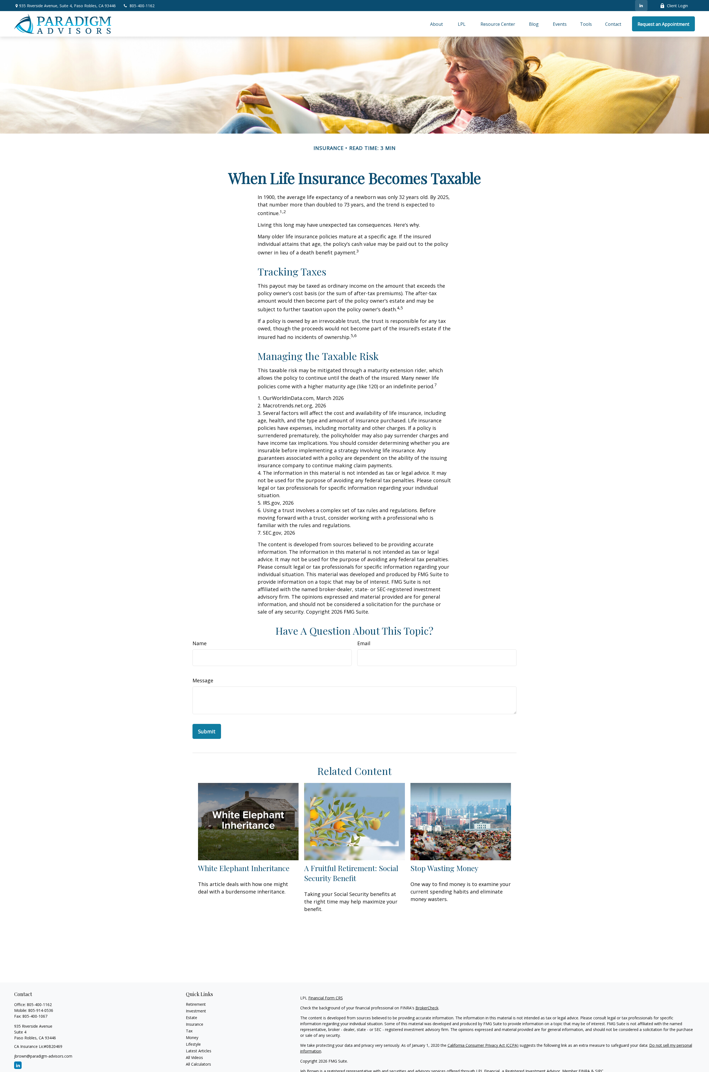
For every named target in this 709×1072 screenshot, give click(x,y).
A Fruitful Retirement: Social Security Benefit (351, 873)
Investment (196, 1011)
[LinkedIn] (641, 5)
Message (202, 680)
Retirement (196, 1004)
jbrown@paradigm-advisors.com (43, 1056)
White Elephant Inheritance (243, 868)
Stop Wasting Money (444, 868)
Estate (191, 1017)
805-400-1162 (142, 5)
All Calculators (198, 1064)
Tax (189, 1030)
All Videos (194, 1057)
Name (199, 643)
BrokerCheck (426, 1007)
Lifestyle (193, 1044)
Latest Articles (198, 1050)
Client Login (677, 5)
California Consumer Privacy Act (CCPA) (483, 1045)
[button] (436, 24)
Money (192, 1037)
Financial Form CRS (325, 997)
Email (363, 643)
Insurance (194, 1024)
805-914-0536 (40, 1010)
